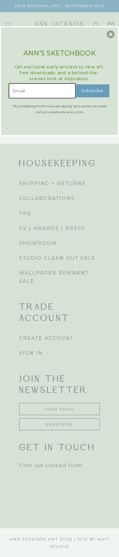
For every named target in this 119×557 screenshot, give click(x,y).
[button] (111, 34)
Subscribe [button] (91, 90)
